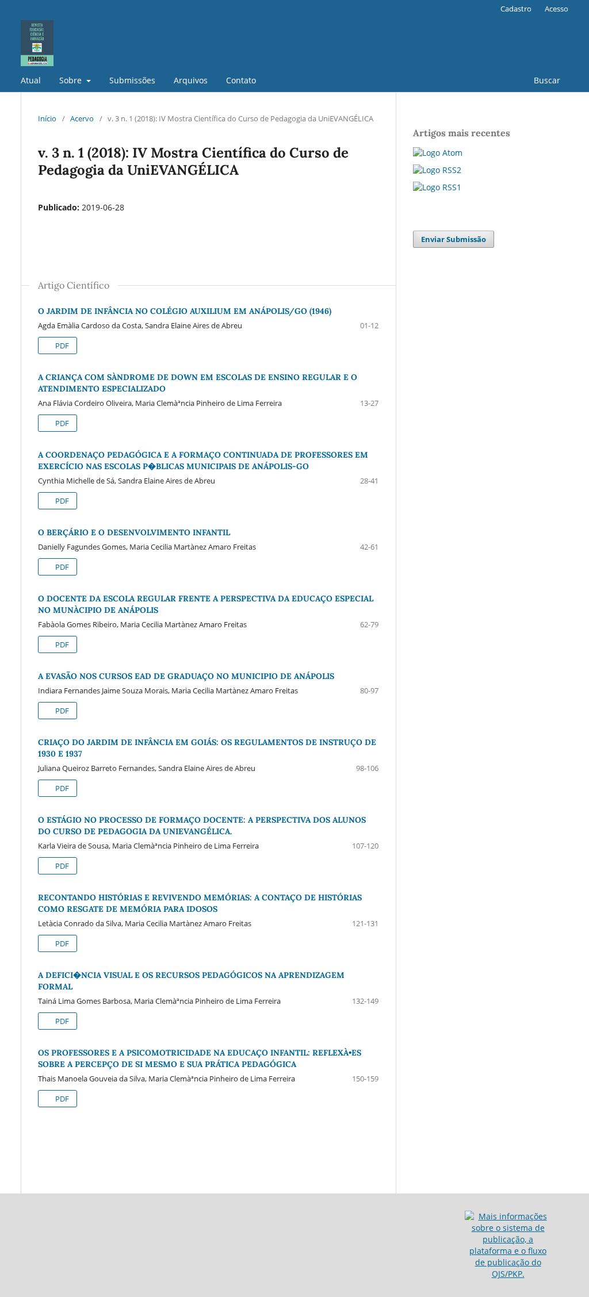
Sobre (71, 80)
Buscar (547, 80)
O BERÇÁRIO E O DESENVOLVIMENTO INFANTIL (134, 532)
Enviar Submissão (453, 239)
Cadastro (515, 8)
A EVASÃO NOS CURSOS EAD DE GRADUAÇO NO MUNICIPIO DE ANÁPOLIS (186, 676)
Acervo (82, 118)
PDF (61, 345)
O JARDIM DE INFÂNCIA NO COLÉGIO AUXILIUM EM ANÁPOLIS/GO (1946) (184, 311)
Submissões (132, 80)
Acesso (556, 8)
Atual (31, 80)
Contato (241, 80)
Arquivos (191, 80)
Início (47, 118)
